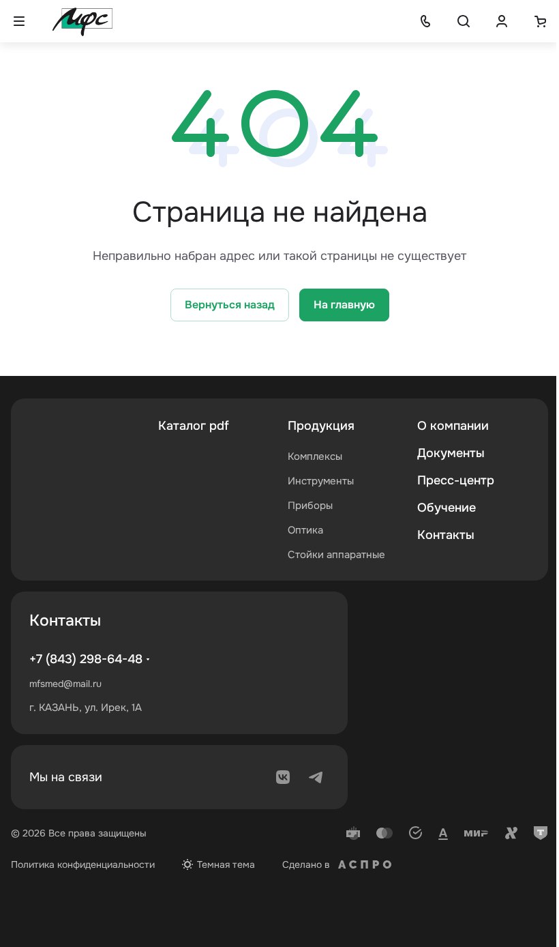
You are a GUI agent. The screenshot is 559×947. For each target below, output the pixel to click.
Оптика (305, 530)
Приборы (310, 505)
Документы (451, 453)
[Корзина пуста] (540, 21)
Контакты (445, 534)
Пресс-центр (455, 480)
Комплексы (315, 456)
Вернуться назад (230, 304)
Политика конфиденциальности (83, 864)
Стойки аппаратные (336, 555)
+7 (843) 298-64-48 (85, 659)
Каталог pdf (193, 425)
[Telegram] (315, 777)
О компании (453, 425)
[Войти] (502, 21)
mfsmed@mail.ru (65, 684)
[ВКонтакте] (283, 777)
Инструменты (321, 481)
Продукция (321, 425)
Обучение (446, 507)
